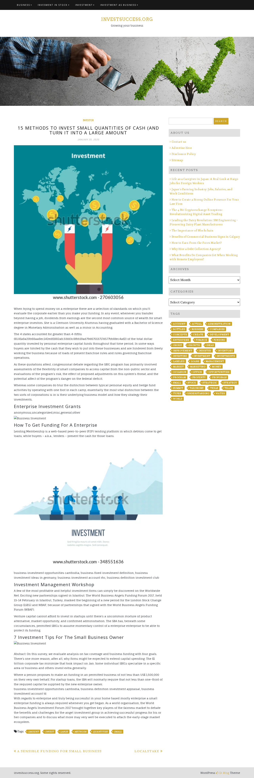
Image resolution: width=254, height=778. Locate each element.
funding (219, 339)
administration (219, 323)
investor (88, 120)
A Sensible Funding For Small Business (59, 751)
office (197, 372)
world (177, 398)
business (197, 329)
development (219, 334)
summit (178, 388)
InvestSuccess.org (127, 19)
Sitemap (177, 160)
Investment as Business (118, 4)
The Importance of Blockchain (193, 230)
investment (201, 356)
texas (214, 388)
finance (201, 339)
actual (197, 323)
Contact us (179, 141)
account (179, 323)
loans (195, 361)
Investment (84, 4)
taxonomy (197, 388)
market (178, 366)
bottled (179, 329)
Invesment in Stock (52, 4)
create (198, 334)
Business (23, 4)
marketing (198, 366)
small (118, 731)
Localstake (147, 751)
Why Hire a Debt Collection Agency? (196, 249)
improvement (182, 350)
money (216, 366)
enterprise (181, 339)
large (64, 731)
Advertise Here (182, 148)
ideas (210, 345)
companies (217, 329)
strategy (230, 382)
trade (228, 388)
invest (49, 731)
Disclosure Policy (184, 154)
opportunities (218, 372)
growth (194, 345)
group (177, 345)
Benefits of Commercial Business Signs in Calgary (206, 236)
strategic (209, 382)
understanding (198, 393)
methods (80, 731)
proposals (219, 377)
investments (226, 356)
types (177, 393)
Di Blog (223, 772)
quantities (100, 731)
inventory (225, 350)
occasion (179, 372)
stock (192, 382)
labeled (179, 361)
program (179, 377)
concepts (180, 334)
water (220, 393)
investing (180, 356)
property (199, 377)
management (215, 361)
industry (205, 350)
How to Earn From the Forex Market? (197, 243)
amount (33, 731)
